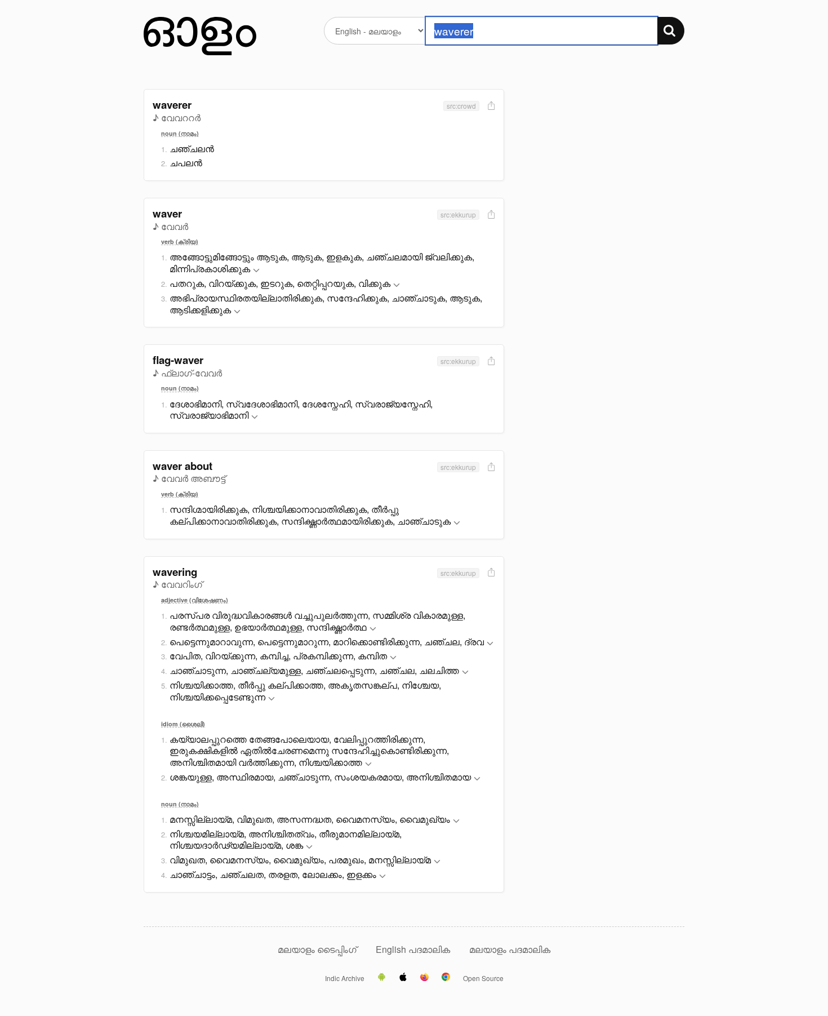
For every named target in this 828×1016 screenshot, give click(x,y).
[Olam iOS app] (403, 978)
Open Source (483, 978)
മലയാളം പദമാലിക (509, 949)
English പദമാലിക (414, 949)
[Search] (670, 31)
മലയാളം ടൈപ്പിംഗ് (317, 949)
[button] (256, 271)
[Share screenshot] (490, 106)
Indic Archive (344, 978)
